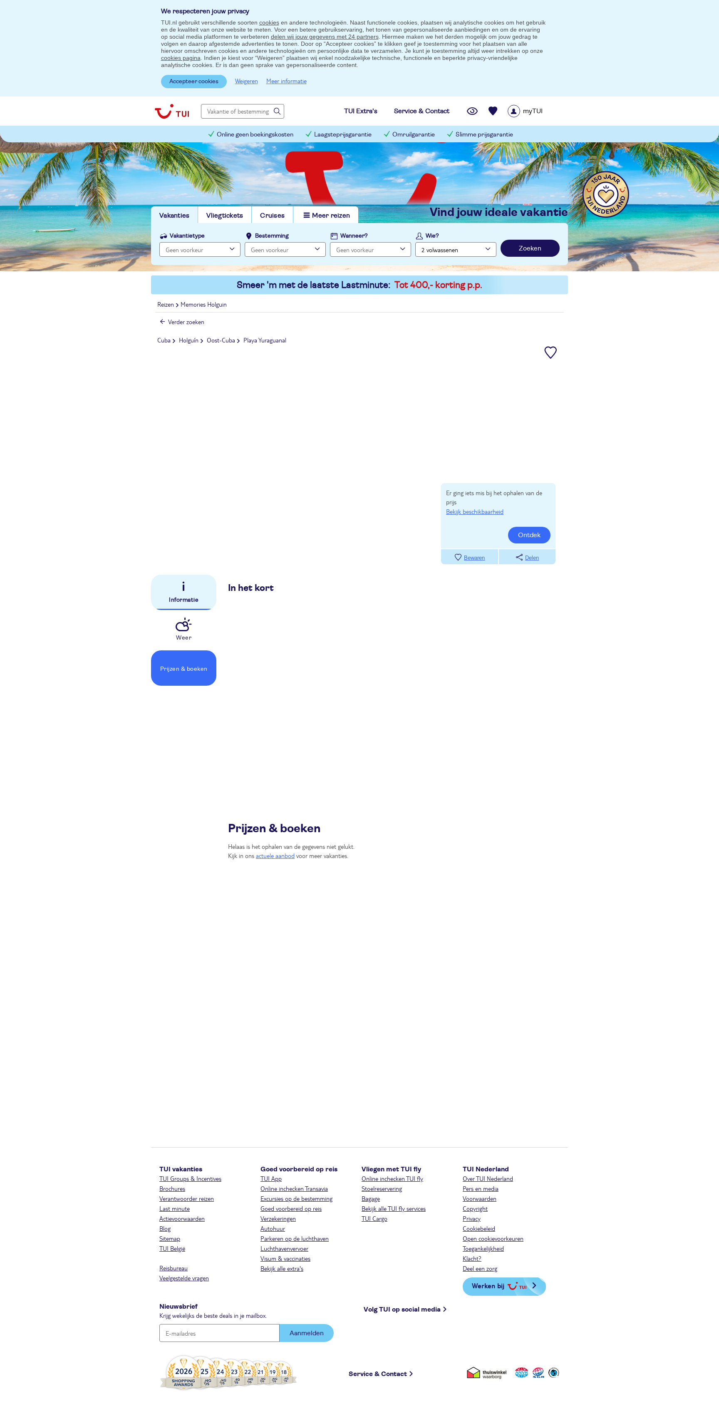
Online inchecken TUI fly (392, 1178)
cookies (269, 22)
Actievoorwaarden (182, 1218)
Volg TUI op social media (402, 1309)
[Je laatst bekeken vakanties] (472, 111)
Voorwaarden (479, 1198)
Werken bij (488, 1285)
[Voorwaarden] (537, 1372)
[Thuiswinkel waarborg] (488, 1372)
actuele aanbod (275, 855)
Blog (165, 1228)
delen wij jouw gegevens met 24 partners (325, 36)
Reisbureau (173, 1268)
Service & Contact (378, 1374)
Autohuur (272, 1228)
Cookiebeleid (479, 1228)
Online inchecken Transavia (294, 1188)
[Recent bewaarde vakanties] (493, 111)
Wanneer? (354, 236)
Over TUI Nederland (488, 1178)
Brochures (172, 1188)
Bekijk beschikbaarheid (474, 511)
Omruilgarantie (413, 134)
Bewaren (474, 558)
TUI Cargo (374, 1218)
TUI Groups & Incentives (190, 1178)
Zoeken (530, 248)
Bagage (371, 1198)
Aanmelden (307, 1333)
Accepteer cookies (193, 81)
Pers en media (480, 1188)
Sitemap (169, 1238)
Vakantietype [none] (187, 236)
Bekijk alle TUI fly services (394, 1208)
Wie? (432, 236)
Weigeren (246, 80)
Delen (532, 558)
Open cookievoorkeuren (493, 1238)
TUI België (172, 1248)
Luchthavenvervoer (284, 1248)
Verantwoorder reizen (186, 1198)
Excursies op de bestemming (296, 1198)
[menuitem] (535, 111)
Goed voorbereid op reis (291, 1208)
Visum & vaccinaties (285, 1258)
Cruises (272, 215)
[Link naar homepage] (172, 111)
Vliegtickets (224, 215)
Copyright (475, 1208)
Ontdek (529, 535)
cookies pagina (181, 58)
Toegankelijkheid (483, 1248)
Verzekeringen (278, 1218)
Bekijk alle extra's (281, 1268)
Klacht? (472, 1258)
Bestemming (272, 236)
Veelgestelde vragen (184, 1278)
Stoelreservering (382, 1188)
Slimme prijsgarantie (484, 134)
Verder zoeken (186, 321)
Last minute (174, 1208)
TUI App (271, 1178)
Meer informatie (286, 80)
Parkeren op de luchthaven (294, 1238)
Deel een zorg (480, 1268)
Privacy (472, 1218)
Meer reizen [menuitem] (331, 215)
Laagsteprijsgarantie (343, 134)
